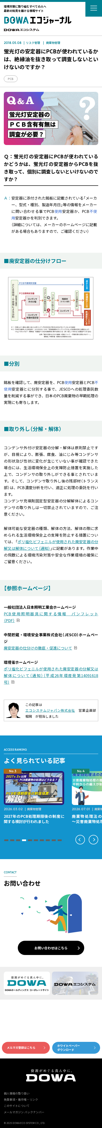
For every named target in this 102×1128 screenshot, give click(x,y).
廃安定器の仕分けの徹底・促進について (38, 648)
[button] (6, 840)
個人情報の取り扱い (16, 1093)
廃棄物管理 (53, 43)
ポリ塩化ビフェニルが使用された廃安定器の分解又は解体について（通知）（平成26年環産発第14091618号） (51, 675)
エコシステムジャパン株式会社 (50, 710)
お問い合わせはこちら (51, 947)
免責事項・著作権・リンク (21, 1099)
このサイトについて (16, 1106)
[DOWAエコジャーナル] (38, 20)
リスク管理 (33, 43)
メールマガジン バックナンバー (24, 1112)
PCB (11, 79)
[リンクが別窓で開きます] (21, 30)
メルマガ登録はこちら (21, 1047)
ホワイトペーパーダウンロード (68, 1048)
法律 (49, 809)
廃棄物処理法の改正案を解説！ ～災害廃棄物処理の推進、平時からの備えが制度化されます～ (36, 821)
